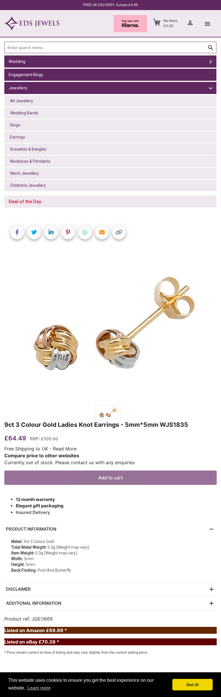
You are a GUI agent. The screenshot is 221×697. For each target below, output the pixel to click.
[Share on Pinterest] (68, 232)
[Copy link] (119, 232)
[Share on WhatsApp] (85, 232)
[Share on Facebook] (17, 232)
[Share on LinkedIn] (51, 232)
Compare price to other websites (41, 455)
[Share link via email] (102, 232)
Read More (65, 449)
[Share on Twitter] (34, 232)
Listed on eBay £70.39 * (31, 642)
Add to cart (110, 478)
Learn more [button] (39, 688)
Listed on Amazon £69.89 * (35, 630)
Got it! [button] (192, 684)
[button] (110, 529)
